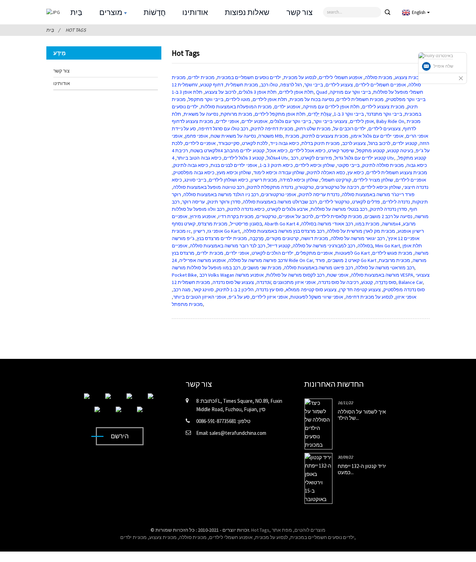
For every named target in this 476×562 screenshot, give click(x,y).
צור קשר (299, 12)
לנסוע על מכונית (271, 537)
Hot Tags (76, 30)
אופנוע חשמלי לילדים (231, 537)
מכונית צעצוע (163, 537)
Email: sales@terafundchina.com (231, 433)
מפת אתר (282, 530)
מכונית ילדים (133, 537)
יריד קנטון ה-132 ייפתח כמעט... (362, 469)
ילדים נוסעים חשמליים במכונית (322, 537)
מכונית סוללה (193, 537)
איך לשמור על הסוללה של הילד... (362, 414)
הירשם (120, 436)
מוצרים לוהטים (309, 530)
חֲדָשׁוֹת (155, 12)
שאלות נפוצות (247, 12)
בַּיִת (76, 12)
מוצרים (110, 12)
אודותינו (195, 12)
